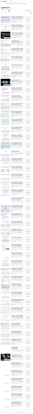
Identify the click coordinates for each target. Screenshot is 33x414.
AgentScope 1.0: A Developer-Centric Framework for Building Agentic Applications (17, 136)
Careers (15, 412)
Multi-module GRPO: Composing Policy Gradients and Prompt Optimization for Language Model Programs (17, 308)
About (12, 412)
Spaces (26, 412)
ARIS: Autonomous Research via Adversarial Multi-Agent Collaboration (16, 245)
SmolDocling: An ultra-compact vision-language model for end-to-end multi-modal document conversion (17, 183)
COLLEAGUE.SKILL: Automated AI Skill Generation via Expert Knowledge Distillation (17, 73)
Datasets (23, 412)
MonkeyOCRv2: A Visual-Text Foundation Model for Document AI (17, 371)
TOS (7, 412)
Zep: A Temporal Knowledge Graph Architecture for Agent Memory (16, 293)
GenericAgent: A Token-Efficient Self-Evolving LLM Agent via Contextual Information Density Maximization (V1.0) (17, 269)
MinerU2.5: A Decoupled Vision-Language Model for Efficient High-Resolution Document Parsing (17, 120)
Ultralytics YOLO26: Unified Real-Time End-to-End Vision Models (17, 316)
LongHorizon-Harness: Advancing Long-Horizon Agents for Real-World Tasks (17, 80)
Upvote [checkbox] (28, 17)
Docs (31, 412)
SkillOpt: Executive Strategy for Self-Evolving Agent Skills (16, 394)
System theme (4, 412)
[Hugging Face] (17, 412)
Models (20, 412)
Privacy (10, 412)
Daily (1, 10)
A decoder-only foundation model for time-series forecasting (17, 198)
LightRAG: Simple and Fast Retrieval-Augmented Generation (17, 363)
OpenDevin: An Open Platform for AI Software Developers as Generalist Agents (16, 88)
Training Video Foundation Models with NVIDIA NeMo (16, 403)
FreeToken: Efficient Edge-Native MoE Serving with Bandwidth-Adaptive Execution (17, 17)
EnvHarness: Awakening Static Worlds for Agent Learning (17, 104)
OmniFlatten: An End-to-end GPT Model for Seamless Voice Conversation (17, 230)
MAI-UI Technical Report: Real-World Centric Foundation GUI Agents (17, 261)
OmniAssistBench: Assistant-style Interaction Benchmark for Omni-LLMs (17, 300)
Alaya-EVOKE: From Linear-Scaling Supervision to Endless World (17, 355)
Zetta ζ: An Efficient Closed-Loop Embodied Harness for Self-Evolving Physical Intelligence (17, 214)
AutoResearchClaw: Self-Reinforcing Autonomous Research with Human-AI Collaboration (16, 324)
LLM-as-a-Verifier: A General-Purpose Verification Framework (17, 57)
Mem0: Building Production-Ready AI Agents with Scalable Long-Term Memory (16, 143)
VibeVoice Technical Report (16, 237)
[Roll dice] (30, 13)
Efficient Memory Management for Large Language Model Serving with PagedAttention (17, 112)
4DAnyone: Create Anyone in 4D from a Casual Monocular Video (17, 33)
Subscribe (24, 3)
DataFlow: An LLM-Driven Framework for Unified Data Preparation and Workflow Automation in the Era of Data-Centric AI (17, 284)
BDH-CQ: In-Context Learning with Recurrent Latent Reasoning (17, 26)
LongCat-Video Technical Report (17, 64)
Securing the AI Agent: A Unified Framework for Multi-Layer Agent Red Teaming (17, 49)
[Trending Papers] (9, 10)
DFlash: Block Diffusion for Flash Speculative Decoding (16, 332)
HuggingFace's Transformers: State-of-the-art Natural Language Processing (16, 340)
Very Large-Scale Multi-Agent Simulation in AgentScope (16, 128)
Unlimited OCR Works (15, 151)
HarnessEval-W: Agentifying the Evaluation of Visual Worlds (17, 253)
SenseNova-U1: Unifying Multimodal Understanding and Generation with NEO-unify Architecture (17, 96)
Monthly (7, 10)
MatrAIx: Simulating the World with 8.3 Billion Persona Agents (17, 206)
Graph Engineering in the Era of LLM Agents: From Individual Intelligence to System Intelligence (17, 159)
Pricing (29, 412)
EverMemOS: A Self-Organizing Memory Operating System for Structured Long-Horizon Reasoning (17, 277)
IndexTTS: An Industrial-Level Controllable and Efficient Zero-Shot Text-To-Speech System (17, 222)
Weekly (4, 10)
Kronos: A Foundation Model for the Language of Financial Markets (16, 167)
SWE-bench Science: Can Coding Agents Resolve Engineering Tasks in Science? (17, 379)
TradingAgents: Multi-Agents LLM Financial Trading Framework (16, 41)
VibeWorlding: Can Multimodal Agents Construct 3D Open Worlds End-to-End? (17, 387)
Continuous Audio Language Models (14, 348)
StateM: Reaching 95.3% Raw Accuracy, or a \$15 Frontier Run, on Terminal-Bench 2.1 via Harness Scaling (17, 175)
